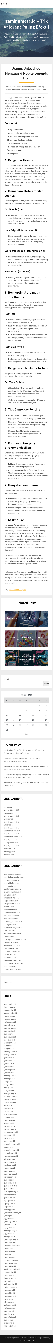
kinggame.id (9, 1323)
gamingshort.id (10, 1174)
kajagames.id (9, 1227)
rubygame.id (9, 1105)
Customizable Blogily (26, 1340)
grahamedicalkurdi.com (13, 963)
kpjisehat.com (10, 930)
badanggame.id (10, 1209)
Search (6, 679)
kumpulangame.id (11, 1150)
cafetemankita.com (12, 912)
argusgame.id (9, 1108)
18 (13, 720)
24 (7, 725)
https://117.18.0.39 (11, 816)
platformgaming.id (12, 1269)
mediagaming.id (10, 1230)
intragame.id (9, 1138)
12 (20, 715)
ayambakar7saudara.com (14, 877)
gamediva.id (9, 1066)
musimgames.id (10, 1051)
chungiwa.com (10, 924)
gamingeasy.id (10, 1257)
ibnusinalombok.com (12, 960)
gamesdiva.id (9, 1034)
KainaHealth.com (11, 948)
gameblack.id (9, 1197)
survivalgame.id (10, 1114)
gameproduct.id (10, 1185)
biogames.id (9, 1123)
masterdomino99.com (13, 836)
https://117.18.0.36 (11, 810)
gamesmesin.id (10, 1028)
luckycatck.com (10, 895)
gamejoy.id (8, 1248)
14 (33, 715)
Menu (4, 4)
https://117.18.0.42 (11, 822)
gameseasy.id (9, 1290)
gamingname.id (10, 1263)
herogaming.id (10, 1004)
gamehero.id (9, 1063)
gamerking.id (9, 1251)
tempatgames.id (11, 1132)
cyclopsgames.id (10, 1221)
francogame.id (10, 1194)
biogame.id (8, 1147)
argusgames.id (10, 1099)
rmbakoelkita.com (11, 897)
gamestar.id (9, 1072)
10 (7, 715)
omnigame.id (9, 1141)
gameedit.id (9, 1188)
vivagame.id (8, 1081)
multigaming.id (10, 1284)
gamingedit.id (9, 1171)
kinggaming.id (10, 1272)
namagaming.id (10, 1013)
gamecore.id (9, 1057)
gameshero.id (9, 1025)
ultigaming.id (9, 1281)
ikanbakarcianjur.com (13, 927)
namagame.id (9, 1087)
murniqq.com (9, 851)
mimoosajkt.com (11, 918)
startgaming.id (10, 1019)
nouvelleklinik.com (12, 945)
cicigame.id (8, 1206)
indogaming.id (10, 1010)
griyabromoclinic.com (13, 969)
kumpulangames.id (12, 1144)
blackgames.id (10, 1165)
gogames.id (8, 1299)
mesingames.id (10, 1042)
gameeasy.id (9, 1311)
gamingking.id (10, 1266)
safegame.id (9, 1117)
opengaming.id (10, 1093)
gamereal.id (9, 1180)
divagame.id (9, 1084)
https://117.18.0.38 (11, 833)
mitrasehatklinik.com (13, 933)
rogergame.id (9, 1200)
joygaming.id (9, 1233)
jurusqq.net (8, 819)
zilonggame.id (10, 1102)
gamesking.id (9, 1293)
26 (20, 725)
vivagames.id (9, 1048)
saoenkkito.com (10, 886)
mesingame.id (9, 1078)
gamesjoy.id (8, 1215)
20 (26, 720)
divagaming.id (9, 1007)
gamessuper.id (10, 1037)
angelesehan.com (11, 900)
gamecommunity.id (12, 1245)
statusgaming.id (10, 1287)
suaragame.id (9, 1135)
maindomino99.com (12, 830)
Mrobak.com (9, 906)
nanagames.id (9, 1236)
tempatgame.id (10, 1153)
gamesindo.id (9, 1031)
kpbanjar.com (9, 936)
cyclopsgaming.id (11, 1239)
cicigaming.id (9, 1168)
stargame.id (9, 1090)
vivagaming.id (9, 1016)
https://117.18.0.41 (11, 827)
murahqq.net (9, 825)
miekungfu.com (10, 909)
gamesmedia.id (10, 1224)
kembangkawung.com (13, 921)
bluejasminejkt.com (12, 903)
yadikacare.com (10, 954)
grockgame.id (9, 1111)
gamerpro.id (9, 1254)
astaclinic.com (10, 957)
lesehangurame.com (12, 874)
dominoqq (8, 982)
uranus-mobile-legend (17, 589)
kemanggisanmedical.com (15, 939)
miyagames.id (9, 1159)
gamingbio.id (9, 1120)
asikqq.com (8, 807)
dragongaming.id (11, 1278)
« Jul (26, 734)
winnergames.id (10, 1096)
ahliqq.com (8, 813)
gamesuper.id (9, 1069)
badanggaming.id (11, 1191)
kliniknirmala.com (11, 942)
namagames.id (10, 1054)
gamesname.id (10, 1296)
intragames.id (9, 1126)
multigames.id (10, 1305)
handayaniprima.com (12, 889)
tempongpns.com (11, 880)
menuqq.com (9, 854)
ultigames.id (9, 1302)
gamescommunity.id (12, 1212)
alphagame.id (9, 1203)
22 (40, 720)
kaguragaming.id (11, 1260)
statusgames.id (10, 1308)
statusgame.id (10, 1022)
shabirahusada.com (12, 951)
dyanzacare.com (10, 966)
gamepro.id (8, 1320)
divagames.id (9, 1045)
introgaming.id (10, 1129)
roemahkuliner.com (12, 883)
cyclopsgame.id (10, 1242)
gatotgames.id (10, 1162)
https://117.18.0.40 (11, 845)
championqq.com (11, 842)
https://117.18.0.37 (11, 839)
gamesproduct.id (11, 1156)
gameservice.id (10, 1183)
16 (46, 715)
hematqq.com (9, 848)
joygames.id (9, 1218)
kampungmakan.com (12, 892)
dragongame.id (10, 1326)
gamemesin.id (9, 1060)
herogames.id (9, 1040)
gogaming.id (9, 1275)
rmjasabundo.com (11, 915)
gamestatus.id (10, 1317)
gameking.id (9, 1314)
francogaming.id (11, 1177)
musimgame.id (10, 1075)
